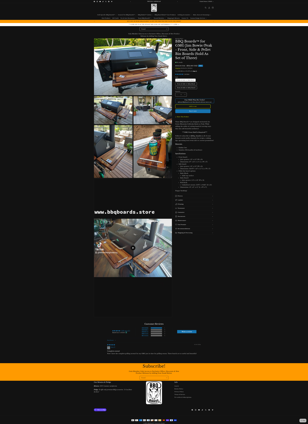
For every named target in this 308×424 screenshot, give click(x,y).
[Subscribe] (166, 29)
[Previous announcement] (130, 1)
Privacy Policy (179, 391)
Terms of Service (179, 394)
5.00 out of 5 (125, 331)
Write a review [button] (187, 331)
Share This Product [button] (183, 117)
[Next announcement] (177, 1)
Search (176, 386)
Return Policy (178, 389)
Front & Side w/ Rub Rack (185, 80)
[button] (106, 15)
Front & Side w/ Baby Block (186, 84)
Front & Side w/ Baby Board (186, 87)
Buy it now (193, 111)
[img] (111, 345)
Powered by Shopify (160, 423)
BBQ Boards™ (151, 423)
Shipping (177, 68)
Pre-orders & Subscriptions (182, 397)
